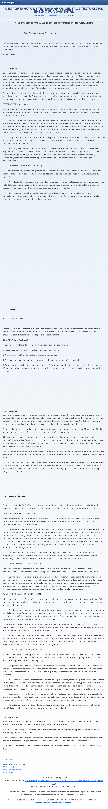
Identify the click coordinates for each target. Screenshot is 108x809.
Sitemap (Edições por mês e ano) (12, 770)
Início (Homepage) (8, 767)
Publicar (19, 3)
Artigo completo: (8, 759)
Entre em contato (7, 772)
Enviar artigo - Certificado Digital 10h (13, 764)
